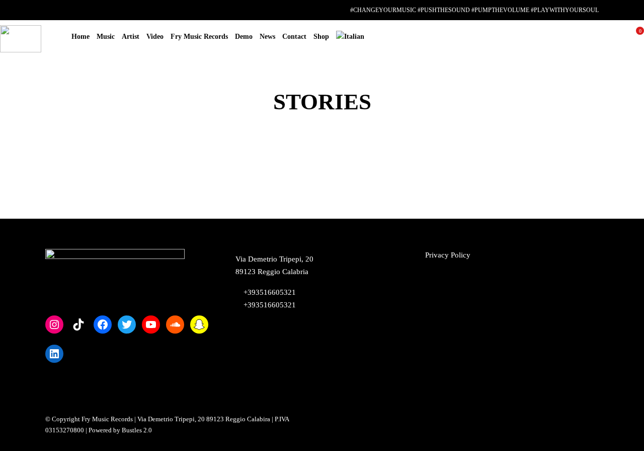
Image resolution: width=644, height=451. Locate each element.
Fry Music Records (199, 36)
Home (80, 36)
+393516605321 (269, 305)
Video (155, 36)
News (267, 36)
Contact (294, 36)
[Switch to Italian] (350, 37)
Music (106, 36)
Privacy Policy (447, 255)
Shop (321, 36)
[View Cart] (636, 38)
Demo (244, 36)
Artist (130, 36)
